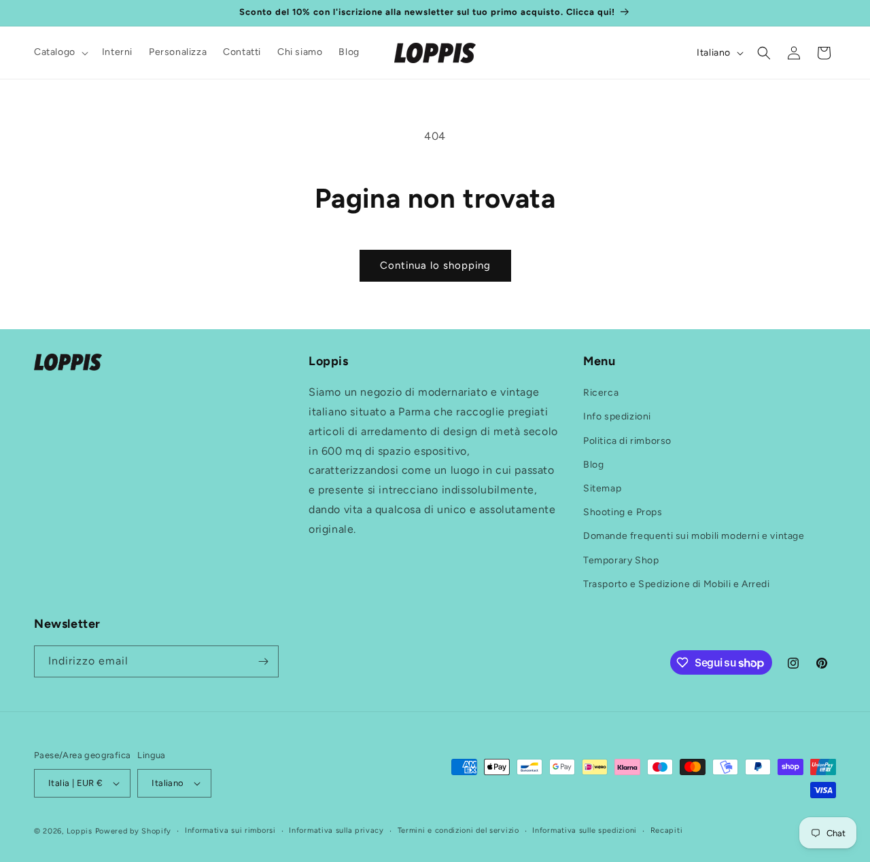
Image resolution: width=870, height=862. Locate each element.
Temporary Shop (621, 560)
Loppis (81, 831)
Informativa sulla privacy (336, 830)
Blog (593, 464)
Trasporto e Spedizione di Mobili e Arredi (676, 584)
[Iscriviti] (263, 661)
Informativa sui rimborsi (230, 830)
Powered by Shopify (133, 831)
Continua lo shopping (435, 265)
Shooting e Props (623, 512)
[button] (60, 52)
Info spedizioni (617, 416)
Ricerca (601, 392)
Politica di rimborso (627, 441)
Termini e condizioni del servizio (458, 830)
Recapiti (666, 830)
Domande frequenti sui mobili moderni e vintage (694, 536)
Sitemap (602, 488)
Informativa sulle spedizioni (584, 830)
